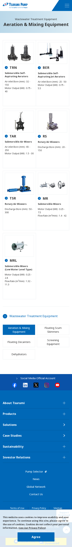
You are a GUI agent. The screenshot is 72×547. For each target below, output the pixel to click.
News (36, 479)
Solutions (10, 425)
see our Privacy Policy (32, 527)
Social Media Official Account (37, 378)
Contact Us (36, 494)
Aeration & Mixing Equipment (19, 329)
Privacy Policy (39, 508)
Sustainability (13, 447)
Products (9, 414)
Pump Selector (34, 471)
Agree (36, 537)
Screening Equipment (53, 342)
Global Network (36, 486)
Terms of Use (17, 508)
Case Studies (12, 436)
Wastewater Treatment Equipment (33, 316)
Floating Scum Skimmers (53, 329)
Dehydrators (19, 354)
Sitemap (58, 508)
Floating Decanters (18, 342)
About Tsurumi (14, 403)
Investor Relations (16, 457)
